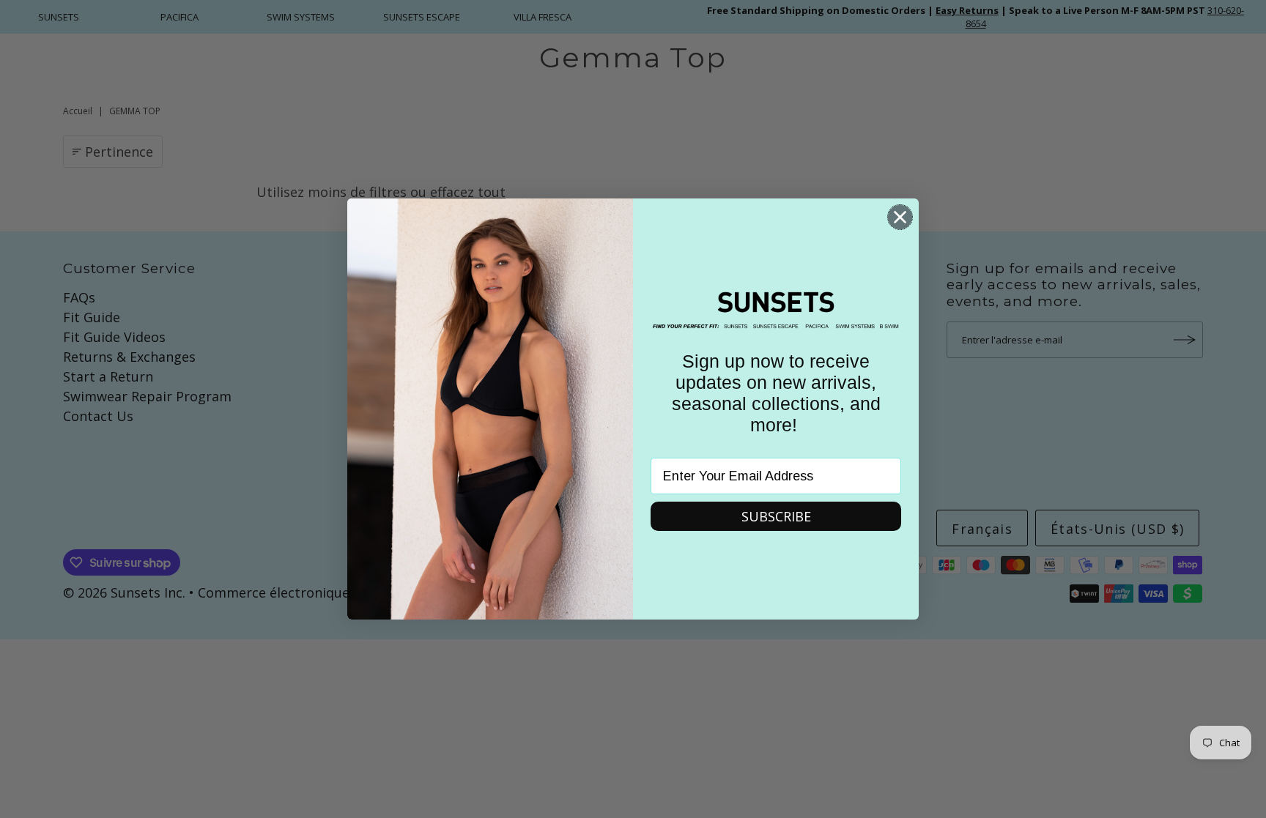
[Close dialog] (900, 217)
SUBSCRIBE (776, 516)
